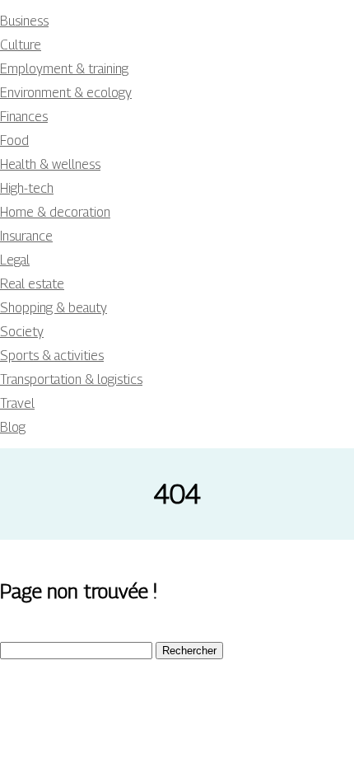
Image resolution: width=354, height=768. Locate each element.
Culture (20, 45)
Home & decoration (55, 212)
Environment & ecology (66, 93)
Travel (17, 403)
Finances (24, 116)
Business (24, 21)
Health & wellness (50, 164)
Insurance (26, 236)
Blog (13, 427)
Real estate (32, 284)
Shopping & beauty (53, 308)
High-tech (27, 188)
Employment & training (64, 69)
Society (22, 332)
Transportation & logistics (71, 379)
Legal (15, 260)
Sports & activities (52, 355)
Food (14, 140)
